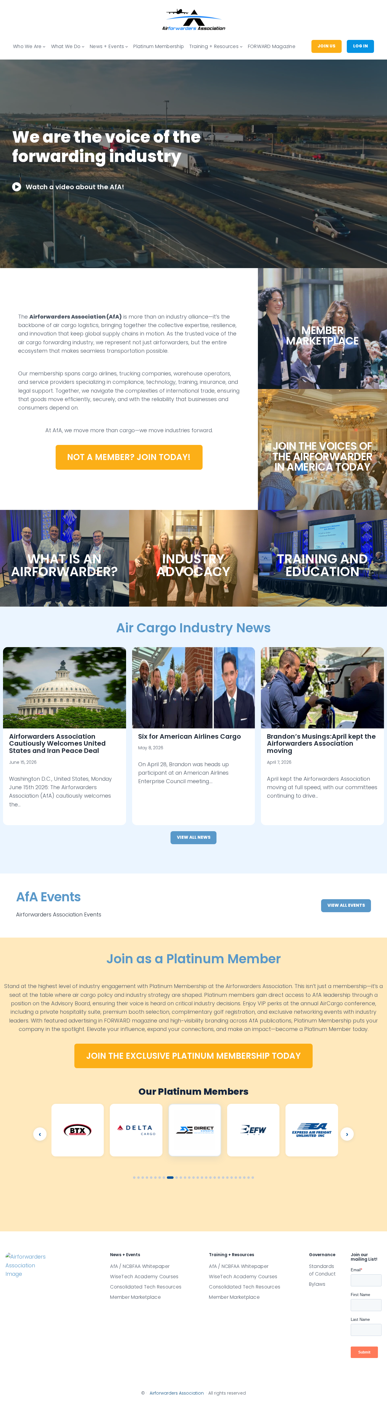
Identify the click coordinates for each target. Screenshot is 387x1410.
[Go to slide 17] (206, 1177)
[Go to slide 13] (189, 1177)
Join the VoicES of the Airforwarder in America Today (322, 457)
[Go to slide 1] (134, 1177)
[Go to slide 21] (223, 1177)
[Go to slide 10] (172, 1177)
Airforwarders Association (177, 1393)
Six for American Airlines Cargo (189, 736)
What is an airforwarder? (64, 565)
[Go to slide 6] (155, 1177)
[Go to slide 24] (236, 1177)
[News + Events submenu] (126, 46)
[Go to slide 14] (193, 1177)
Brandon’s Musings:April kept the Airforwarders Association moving (321, 744)
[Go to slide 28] (253, 1177)
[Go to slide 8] (164, 1177)
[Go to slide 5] (151, 1177)
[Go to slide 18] (210, 1177)
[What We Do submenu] (83, 46)
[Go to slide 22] (227, 1177)
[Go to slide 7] (159, 1177)
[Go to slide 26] (244, 1177)
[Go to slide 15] (198, 1177)
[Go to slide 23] (231, 1177)
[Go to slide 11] (178, 1177)
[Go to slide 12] (185, 1177)
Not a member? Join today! (129, 457)
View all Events (346, 905)
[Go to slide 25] (240, 1177)
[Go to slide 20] (219, 1177)
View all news (193, 837)
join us (326, 46)
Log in (360, 46)
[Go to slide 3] (142, 1177)
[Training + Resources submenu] (241, 46)
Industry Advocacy (193, 565)
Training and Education (322, 565)
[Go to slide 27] (248, 1177)
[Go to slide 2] (138, 1177)
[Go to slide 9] (168, 1177)
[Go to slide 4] (147, 1177)
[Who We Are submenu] (44, 46)
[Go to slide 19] (214, 1177)
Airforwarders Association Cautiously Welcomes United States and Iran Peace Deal (57, 744)
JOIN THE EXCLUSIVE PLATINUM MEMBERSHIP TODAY (193, 1056)
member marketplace (322, 335)
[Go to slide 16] (202, 1177)
